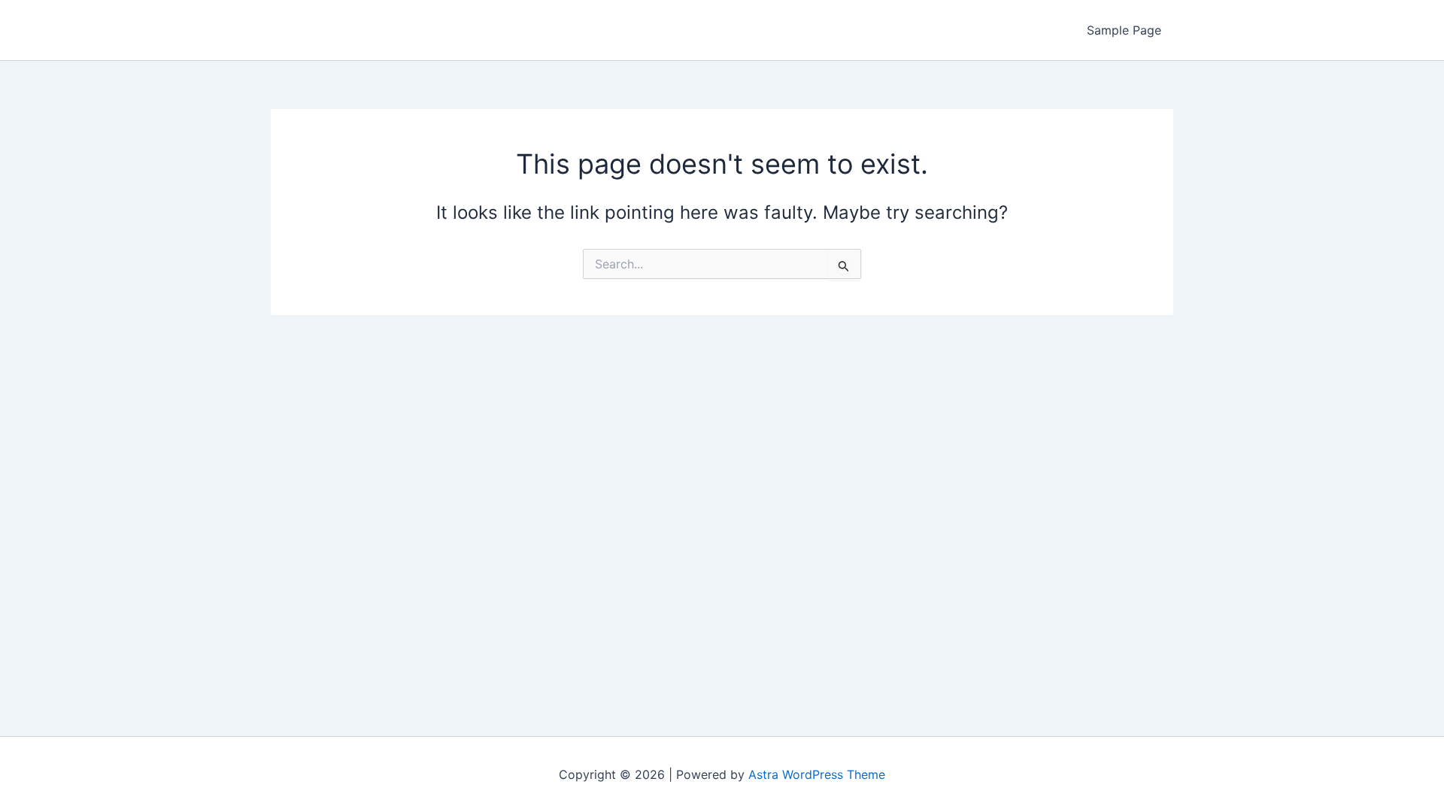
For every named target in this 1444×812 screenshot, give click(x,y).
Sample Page (1124, 30)
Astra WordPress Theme (816, 774)
